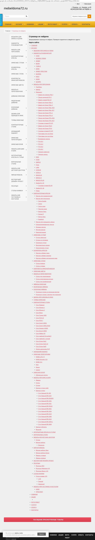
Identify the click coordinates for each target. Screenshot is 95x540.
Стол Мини (39, 312)
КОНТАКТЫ (86, 24)
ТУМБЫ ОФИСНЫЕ (17, 120)
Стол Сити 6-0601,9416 (43, 325)
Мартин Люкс (42, 211)
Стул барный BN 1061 (45, 401)
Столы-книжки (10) (41, 476)
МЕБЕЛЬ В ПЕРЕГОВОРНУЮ (17, 90)
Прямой (40, 481)
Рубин (38, 190)
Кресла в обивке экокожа (43, 255)
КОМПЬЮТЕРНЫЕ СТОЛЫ (17, 126)
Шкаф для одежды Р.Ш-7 (45, 94)
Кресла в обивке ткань (42, 253)
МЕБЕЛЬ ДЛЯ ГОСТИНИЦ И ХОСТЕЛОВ (15, 197)
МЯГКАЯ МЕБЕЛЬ (16, 175)
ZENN (37, 69)
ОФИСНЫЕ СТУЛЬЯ (17, 63)
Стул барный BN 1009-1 (45, 421)
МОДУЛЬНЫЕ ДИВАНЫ (15, 101)
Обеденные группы (42, 375)
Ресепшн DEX (40, 466)
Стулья (38, 385)
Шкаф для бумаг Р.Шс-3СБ (46, 107)
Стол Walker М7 (40, 333)
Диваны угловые (41, 455)
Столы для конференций (43, 281)
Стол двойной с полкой (43, 338)
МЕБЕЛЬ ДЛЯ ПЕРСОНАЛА (15, 50)
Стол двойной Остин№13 (43, 336)
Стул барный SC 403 (44, 393)
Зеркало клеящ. (43, 154)
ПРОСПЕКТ (39, 492)
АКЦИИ (40, 24)
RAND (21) (39, 362)
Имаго (38, 367)
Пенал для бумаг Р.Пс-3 (45, 115)
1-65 (39, 479)
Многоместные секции (43, 245)
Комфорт (41, 219)
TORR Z (38, 66)
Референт (39, 92)
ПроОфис (39, 87)
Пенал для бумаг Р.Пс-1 (45, 113)
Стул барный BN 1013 (45, 414)
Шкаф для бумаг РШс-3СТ (46, 110)
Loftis (37, 167)
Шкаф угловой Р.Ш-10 (44, 100)
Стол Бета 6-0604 (41, 331)
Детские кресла (40, 229)
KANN (37, 489)
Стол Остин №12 (41, 341)
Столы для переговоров (43, 276)
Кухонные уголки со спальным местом (47, 292)
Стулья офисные (41, 237)
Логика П (41, 214)
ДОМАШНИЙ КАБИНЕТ (15, 132)
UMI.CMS (14, 539)
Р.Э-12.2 (40, 144)
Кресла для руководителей (44, 196)
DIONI (38, 79)
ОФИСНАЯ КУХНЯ (17, 144)
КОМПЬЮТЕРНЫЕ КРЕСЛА (17, 57)
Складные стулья (41, 242)
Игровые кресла (41, 227)
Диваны (38, 380)
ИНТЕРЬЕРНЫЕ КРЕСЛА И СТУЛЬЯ (17, 156)
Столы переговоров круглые (44, 279)
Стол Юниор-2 (40, 310)
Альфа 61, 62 (40, 183)
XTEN (37, 56)
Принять (41, 534)
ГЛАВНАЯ (8, 24)
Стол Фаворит (40, 305)
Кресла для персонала (43, 198)
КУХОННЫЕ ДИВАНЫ (15, 108)
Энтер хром (41, 206)
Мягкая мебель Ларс (42, 450)
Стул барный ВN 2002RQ (46, 398)
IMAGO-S (39, 178)
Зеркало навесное (43, 152)
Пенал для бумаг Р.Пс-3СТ (46, 120)
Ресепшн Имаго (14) (42, 471)
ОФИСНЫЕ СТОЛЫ (17, 74)
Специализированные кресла (45, 224)
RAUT (37, 76)
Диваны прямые (41, 458)
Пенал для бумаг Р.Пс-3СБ (46, 118)
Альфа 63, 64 (40, 188)
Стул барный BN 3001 (45, 408)
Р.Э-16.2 (40, 149)
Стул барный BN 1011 (44, 403)
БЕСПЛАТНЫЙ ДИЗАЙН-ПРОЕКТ (17, 180)
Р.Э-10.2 (40, 141)
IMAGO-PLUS (40, 180)
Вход (78, 3)
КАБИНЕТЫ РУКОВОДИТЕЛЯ (16, 44)
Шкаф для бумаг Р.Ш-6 (45, 126)
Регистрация (87, 3)
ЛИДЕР (38, 61)
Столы (38, 383)
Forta (37, 165)
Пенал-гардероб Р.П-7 (45, 97)
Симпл (38, 370)
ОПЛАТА (74, 24)
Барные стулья (40, 390)
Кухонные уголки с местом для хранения (48, 294)
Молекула (41, 445)
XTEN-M (38, 170)
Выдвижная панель (44, 139)
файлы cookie (19, 533)
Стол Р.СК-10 (40, 318)
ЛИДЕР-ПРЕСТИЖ (41, 71)
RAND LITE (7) (40, 357)
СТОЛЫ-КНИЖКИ (17, 190)
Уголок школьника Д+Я (43, 349)
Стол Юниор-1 (40, 307)
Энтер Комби (42, 201)
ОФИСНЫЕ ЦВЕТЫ (17, 85)
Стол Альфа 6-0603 (42, 328)
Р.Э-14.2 (40, 146)
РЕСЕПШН (14, 186)
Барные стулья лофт (42, 388)
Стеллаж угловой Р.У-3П (45, 131)
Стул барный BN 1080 (45, 416)
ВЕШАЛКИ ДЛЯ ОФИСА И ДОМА (16, 37)
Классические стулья (42, 248)
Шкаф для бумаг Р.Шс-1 (45, 102)
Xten (37, 364)
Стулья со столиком (42, 240)
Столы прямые (40, 263)
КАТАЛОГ (19, 24)
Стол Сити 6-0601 (41, 323)
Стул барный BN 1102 (44, 396)
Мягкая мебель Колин (42, 453)
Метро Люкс (42, 216)
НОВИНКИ (30, 24)
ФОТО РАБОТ (52, 24)
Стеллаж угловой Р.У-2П (45, 123)
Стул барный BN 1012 (45, 419)
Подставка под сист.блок (45, 133)
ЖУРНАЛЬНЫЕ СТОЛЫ (16, 163)
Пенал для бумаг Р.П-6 (45, 128)
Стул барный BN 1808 (45, 424)
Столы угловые (40, 266)
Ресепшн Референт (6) (43, 468)
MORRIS (38, 74)
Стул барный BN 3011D (45, 406)
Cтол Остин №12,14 (42, 344)
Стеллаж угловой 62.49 (45, 185)
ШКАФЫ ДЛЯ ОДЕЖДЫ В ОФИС (17, 114)
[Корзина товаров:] (89, 16)
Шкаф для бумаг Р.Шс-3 (45, 105)
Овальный (41, 484)
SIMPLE (38, 162)
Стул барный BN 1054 (45, 411)
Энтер (40, 203)
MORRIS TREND (41, 58)
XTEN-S (38, 172)
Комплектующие (41, 232)
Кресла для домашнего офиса (45, 222)
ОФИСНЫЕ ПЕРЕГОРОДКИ (16, 139)
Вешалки (38, 429)
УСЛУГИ (64, 24)
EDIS (37, 157)
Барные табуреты (41, 427)
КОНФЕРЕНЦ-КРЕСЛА (16, 68)
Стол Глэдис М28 (41, 315)
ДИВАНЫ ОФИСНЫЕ (18, 96)
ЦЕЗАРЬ (38, 81)
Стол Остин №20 (41, 346)
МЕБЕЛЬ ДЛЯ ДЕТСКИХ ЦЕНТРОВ (18, 169)
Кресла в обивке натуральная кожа (46, 258)
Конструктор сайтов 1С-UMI (12, 537)
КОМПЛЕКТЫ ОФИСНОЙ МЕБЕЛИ (17, 79)
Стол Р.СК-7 (39, 320)
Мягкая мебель (40, 442)
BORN (38, 63)
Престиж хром (42, 209)
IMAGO (38, 89)
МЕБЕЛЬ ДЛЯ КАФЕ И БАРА (17, 150)
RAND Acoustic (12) (42, 359)
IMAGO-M (39, 175)
